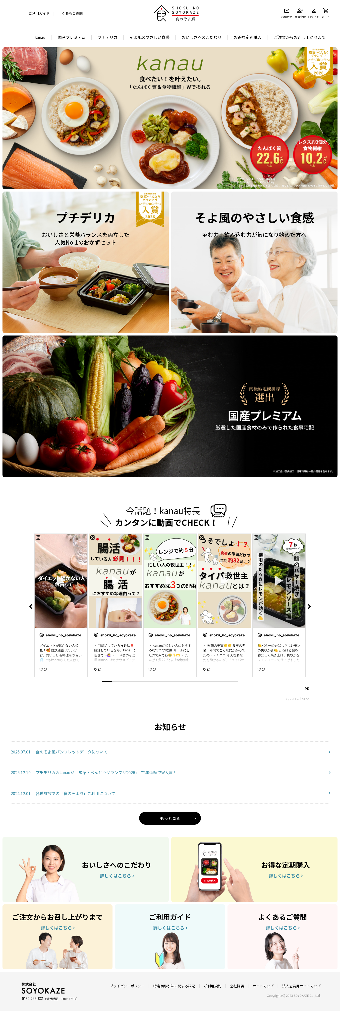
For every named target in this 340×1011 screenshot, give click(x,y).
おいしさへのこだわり (202, 37)
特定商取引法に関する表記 (174, 985)
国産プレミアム (71, 37)
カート (326, 17)
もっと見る (170, 818)
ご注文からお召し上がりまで (300, 37)
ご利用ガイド (39, 13)
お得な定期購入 (248, 37)
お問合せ (286, 17)
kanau (40, 37)
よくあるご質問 (70, 13)
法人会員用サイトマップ (301, 985)
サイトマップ (263, 985)
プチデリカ (107, 37)
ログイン (313, 17)
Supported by (292, 699)
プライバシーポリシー (127, 985)
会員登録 (300, 17)
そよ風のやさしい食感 (150, 37)
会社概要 (237, 985)
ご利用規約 (212, 985)
